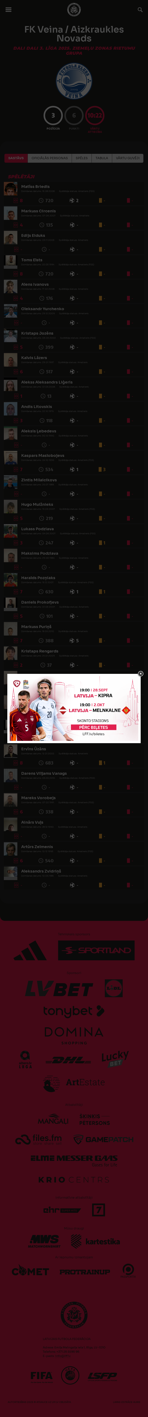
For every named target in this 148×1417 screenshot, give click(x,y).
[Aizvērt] (140, 673)
